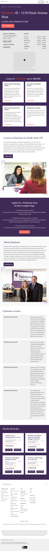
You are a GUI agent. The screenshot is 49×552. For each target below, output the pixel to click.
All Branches (4, 6)
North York (13, 6)
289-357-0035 (10, 468)
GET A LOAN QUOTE (24, 232)
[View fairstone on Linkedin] (25, 521)
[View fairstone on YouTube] (27, 521)
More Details (17, 449)
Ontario (9, 6)
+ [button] (33, 66)
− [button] (33, 68)
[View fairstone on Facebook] (21, 521)
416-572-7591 (32, 467)
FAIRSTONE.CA (9, 264)
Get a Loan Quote (8, 26)
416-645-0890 (32, 446)
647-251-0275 (10, 445)
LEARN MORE (7, 100)
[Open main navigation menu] (47, 2)
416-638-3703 (6, 47)
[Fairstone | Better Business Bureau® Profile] (24, 547)
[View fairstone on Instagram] (23, 521)
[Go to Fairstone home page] (4, 2)
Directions (7, 41)
